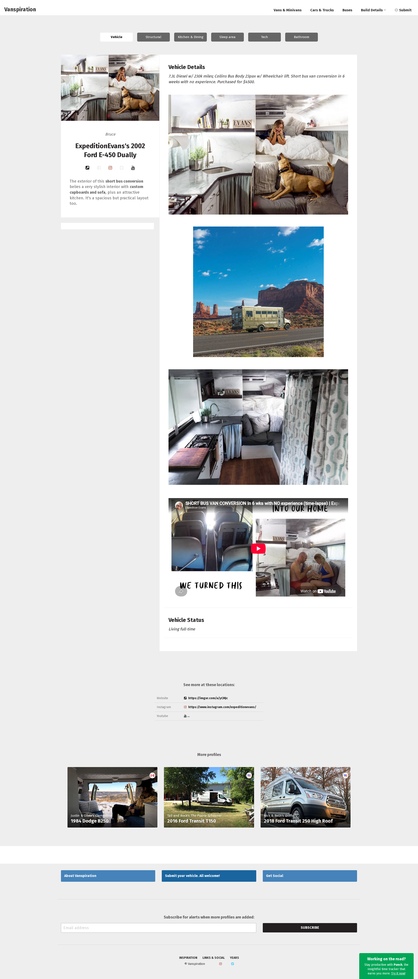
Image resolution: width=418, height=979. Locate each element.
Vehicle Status (186, 620)
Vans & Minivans (288, 10)
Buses (347, 10)
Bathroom (301, 37)
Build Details (372, 10)
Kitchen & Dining (190, 37)
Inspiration (188, 958)
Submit (405, 10)
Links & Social (213, 958)
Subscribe (310, 927)
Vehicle (116, 37)
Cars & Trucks (322, 10)
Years (234, 958)
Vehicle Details (187, 67)
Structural (153, 37)
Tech (264, 37)
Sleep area (227, 37)
